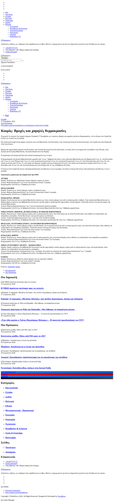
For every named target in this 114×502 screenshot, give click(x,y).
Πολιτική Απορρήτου (12, 490)
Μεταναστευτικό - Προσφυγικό (19, 410)
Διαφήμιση (10, 452)
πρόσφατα (11, 267)
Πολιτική (8, 18)
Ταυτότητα (10, 447)
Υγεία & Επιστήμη (16, 30)
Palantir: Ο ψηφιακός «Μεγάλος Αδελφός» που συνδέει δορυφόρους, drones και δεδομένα (42, 299)
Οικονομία (9, 20)
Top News (9, 14)
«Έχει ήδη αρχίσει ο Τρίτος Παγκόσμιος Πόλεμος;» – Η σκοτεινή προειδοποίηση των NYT (42, 320)
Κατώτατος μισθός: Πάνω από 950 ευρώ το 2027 (23, 336)
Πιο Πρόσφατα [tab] (10, 272)
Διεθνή (7, 22)
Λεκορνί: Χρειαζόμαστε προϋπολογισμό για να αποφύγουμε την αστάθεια (34, 357)
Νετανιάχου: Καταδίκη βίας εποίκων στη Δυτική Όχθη (26, 368)
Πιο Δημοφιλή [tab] (10, 270)
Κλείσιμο (4, 58)
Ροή (6, 12)
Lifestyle (13, 34)
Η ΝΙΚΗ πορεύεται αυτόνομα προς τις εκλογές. (22, 288)
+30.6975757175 (11, 48)
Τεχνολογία (14, 26)
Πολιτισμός (14, 32)
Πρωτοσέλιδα (11, 388)
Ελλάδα (8, 16)
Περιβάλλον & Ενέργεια (18, 28)
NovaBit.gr (62, 496)
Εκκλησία (9, 415)
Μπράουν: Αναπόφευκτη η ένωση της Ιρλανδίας (22, 346)
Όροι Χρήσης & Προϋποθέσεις (16, 492)
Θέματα (8, 24)
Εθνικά (8, 406)
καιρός (17, 267)
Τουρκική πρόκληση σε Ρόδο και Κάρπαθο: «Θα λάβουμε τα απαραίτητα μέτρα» (38, 309)
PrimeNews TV (15, 36)
